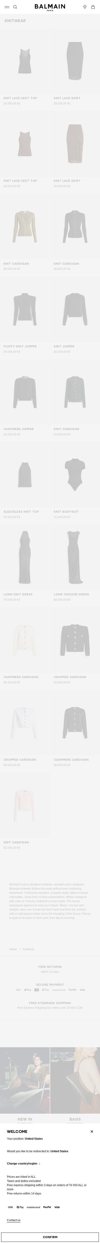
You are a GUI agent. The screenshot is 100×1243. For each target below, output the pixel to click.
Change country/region (22, 1163)
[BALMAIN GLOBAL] (50, 7)
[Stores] (85, 7)
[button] (15, 7)
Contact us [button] (13, 1220)
